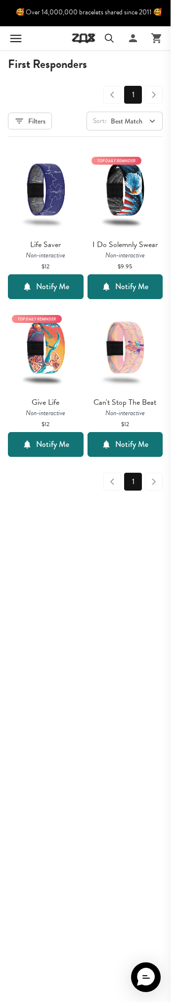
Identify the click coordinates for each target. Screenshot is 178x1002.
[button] (146, 977)
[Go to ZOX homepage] (83, 38)
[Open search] (109, 38)
